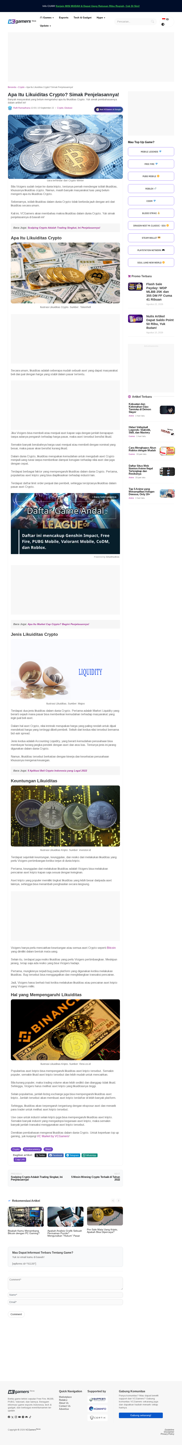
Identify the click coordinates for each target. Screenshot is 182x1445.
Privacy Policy (167, 1434)
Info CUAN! (91, 6)
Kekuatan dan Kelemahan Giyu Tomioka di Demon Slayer (140, 408)
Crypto (21, 87)
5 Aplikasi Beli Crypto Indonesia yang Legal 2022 (57, 770)
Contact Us (65, 1406)
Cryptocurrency (32, 1149)
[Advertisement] (91, 57)
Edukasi (68, 108)
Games (47, 17)
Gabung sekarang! (140, 1415)
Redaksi (63, 1400)
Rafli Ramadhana (21, 108)
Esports (63, 17)
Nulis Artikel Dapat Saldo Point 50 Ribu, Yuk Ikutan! (160, 322)
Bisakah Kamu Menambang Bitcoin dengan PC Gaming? (24, 1232)
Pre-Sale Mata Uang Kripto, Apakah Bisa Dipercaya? (102, 1230)
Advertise (64, 1409)
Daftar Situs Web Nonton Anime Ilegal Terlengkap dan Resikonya (141, 469)
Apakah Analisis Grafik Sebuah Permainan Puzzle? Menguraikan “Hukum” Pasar (64, 1233)
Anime (131, 416)
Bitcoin (111, 947)
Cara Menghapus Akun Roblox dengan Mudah (142, 449)
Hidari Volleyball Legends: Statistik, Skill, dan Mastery (140, 430)
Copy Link (20, 1159)
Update (44, 25)
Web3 (48, 1149)
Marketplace (65, 1397)
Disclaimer (169, 1432)
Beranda (12, 87)
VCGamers (33, 1430)
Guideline (169, 1430)
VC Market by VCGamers (53, 1136)
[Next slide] (118, 1200)
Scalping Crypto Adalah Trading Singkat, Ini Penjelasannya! (64, 227)
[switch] (163, 24)
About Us (64, 1403)
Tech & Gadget (83, 17)
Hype (100, 17)
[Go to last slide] (113, 1200)
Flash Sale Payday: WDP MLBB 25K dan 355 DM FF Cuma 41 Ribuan (159, 291)
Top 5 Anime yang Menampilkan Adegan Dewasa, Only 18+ (141, 492)
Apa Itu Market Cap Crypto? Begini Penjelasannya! (58, 624)
